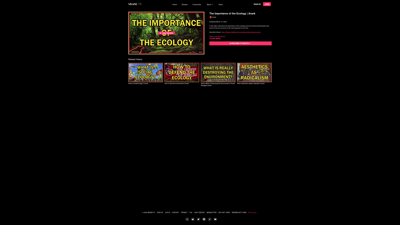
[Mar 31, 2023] (182, 72)
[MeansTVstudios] (192, 219)
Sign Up (160, 212)
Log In (167, 212)
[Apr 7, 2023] (254, 72)
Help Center (199, 212)
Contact (175, 212)
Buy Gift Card (224, 212)
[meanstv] (204, 219)
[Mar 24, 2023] (218, 72)
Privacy (184, 212)
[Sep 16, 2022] (145, 72)
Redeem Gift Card (239, 212)
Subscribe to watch (239, 43)
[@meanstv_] (209, 219)
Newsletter (211, 212)
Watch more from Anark (217, 36)
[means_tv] (187, 219)
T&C (190, 212)
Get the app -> (253, 212)
